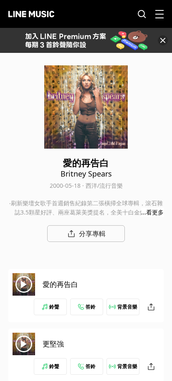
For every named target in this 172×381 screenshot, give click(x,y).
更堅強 (53, 344)
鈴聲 (54, 306)
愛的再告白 (60, 284)
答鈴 (91, 306)
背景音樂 (127, 306)
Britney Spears (86, 174)
